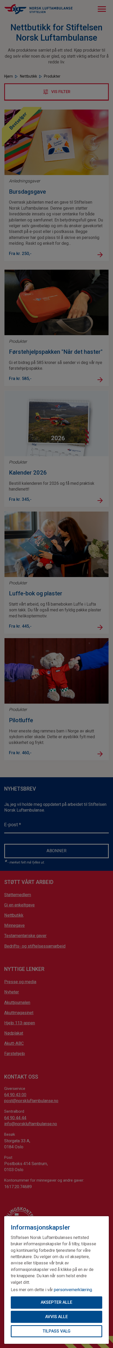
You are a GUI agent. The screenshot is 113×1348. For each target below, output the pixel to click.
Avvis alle (56, 1316)
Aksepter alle (56, 1302)
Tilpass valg (56, 1331)
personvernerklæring (73, 1289)
